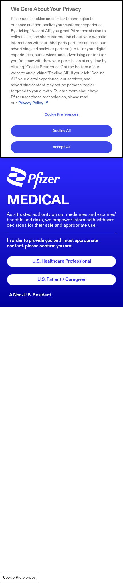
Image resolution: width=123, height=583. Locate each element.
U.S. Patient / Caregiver (61, 280)
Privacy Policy (30, 103)
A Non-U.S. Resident (30, 295)
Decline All (61, 130)
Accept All (61, 147)
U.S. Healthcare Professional (61, 261)
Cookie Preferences (19, 577)
